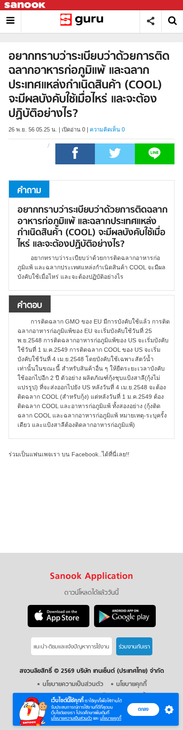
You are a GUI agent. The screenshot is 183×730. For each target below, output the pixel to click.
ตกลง (143, 709)
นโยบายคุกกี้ (110, 718)
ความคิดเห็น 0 (107, 129)
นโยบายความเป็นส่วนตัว (71, 718)
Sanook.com (25, 5)
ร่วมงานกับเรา (134, 646)
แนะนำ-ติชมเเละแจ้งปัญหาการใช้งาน (71, 646)
